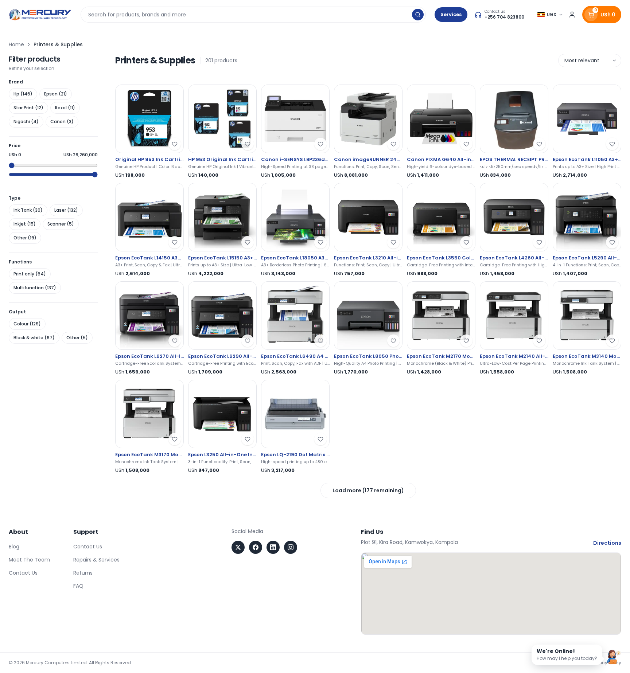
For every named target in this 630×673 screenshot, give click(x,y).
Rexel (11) (65, 108)
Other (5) (77, 337)
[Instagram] (290, 547)
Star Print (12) (28, 108)
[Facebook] (255, 547)
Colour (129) (27, 324)
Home (16, 44)
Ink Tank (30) (28, 210)
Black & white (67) (34, 337)
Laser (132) (66, 210)
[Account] (572, 14)
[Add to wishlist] (174, 144)
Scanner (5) (60, 224)
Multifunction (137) (34, 288)
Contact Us (23, 572)
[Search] (418, 14)
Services (451, 14)
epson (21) (55, 94)
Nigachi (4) (26, 121)
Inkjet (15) (24, 224)
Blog (14, 546)
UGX (551, 14)
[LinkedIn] (273, 547)
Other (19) (24, 238)
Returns (83, 572)
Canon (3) (62, 121)
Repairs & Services (96, 559)
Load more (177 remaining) (368, 490)
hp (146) (22, 94)
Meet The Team (29, 559)
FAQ (78, 586)
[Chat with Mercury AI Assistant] (614, 657)
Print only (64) (29, 274)
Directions (607, 543)
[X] (238, 547)
